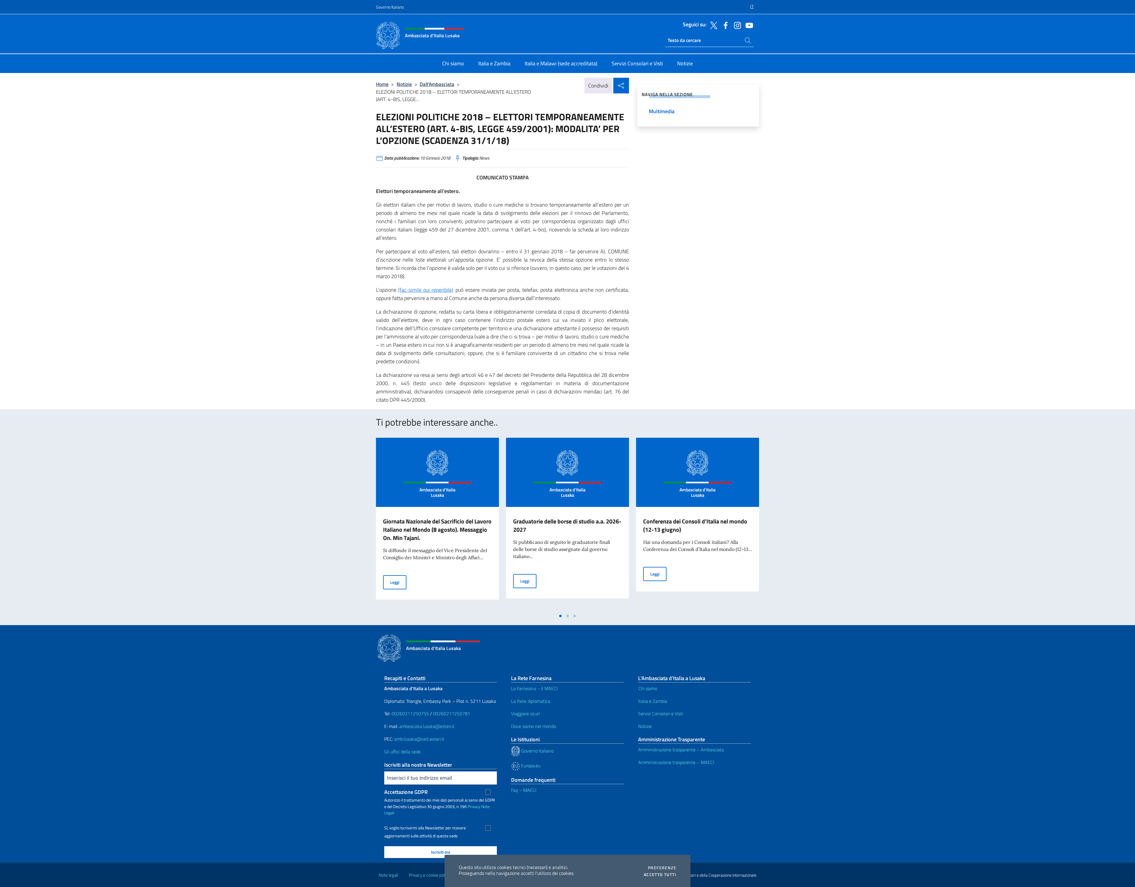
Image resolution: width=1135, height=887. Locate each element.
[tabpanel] (437, 524)
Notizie (404, 84)
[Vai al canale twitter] (712, 24)
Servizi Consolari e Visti (660, 713)
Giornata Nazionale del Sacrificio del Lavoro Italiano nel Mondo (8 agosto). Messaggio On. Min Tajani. (437, 529)
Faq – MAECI (523, 790)
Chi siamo (647, 688)
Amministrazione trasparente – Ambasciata (681, 749)
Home (382, 84)
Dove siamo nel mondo (533, 726)
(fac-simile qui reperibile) (425, 290)
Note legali (388, 875)
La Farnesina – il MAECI (534, 688)
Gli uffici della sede (402, 751)
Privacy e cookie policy (429, 875)
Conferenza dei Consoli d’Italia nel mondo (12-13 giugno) (695, 525)
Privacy (474, 806)
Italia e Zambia (652, 701)
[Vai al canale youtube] (748, 24)
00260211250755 (410, 713)
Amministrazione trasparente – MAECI (676, 762)
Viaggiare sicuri (525, 713)
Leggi (398, 582)
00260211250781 (451, 713)
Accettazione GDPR (406, 792)
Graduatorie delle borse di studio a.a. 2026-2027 (567, 525)
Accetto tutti (660, 875)
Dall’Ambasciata (437, 84)
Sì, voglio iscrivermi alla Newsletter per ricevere (425, 828)
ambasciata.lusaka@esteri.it (427, 726)
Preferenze (662, 868)
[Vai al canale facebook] (724, 24)
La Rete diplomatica (530, 701)
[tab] (560, 616)
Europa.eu (530, 765)
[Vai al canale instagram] (736, 24)
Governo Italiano (390, 7)
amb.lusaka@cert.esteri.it (419, 738)
